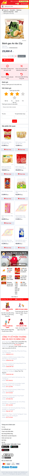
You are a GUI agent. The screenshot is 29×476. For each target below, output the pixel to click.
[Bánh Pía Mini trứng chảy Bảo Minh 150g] (21, 207)
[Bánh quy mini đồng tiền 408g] (21, 183)
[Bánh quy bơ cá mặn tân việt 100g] (21, 134)
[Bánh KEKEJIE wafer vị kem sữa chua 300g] (21, 232)
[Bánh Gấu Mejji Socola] (7, 183)
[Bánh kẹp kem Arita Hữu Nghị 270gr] (7, 134)
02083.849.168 (9, 366)
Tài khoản (24, 3)
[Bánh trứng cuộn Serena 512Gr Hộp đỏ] (21, 158)
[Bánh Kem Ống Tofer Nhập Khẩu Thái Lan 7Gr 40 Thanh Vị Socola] (7, 232)
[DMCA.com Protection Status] (6, 457)
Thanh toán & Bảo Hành (7, 431)
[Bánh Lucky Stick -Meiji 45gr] (7, 207)
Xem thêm (14, 296)
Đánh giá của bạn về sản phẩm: (10, 104)
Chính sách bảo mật (6, 438)
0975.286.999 (17, 345)
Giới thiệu (4, 440)
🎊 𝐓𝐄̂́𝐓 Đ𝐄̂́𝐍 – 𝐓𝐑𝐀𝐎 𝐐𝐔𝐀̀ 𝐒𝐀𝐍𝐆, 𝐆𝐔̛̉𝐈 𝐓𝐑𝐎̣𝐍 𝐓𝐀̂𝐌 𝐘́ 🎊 (24, 278)
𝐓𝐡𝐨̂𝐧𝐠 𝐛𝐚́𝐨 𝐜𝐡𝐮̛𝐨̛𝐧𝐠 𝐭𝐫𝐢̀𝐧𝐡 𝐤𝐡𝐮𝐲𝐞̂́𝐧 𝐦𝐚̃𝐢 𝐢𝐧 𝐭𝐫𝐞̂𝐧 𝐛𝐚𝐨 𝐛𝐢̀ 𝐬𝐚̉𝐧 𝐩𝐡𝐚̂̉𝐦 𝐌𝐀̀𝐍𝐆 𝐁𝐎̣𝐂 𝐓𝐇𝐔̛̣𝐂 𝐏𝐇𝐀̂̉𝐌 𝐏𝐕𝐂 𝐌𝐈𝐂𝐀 (10, 284)
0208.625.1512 (9, 354)
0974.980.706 (9, 399)
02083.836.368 (9, 374)
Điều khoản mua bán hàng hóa (9, 435)
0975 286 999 (19, 299)
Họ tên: (4, 113)
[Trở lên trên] (27, 473)
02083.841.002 (9, 360)
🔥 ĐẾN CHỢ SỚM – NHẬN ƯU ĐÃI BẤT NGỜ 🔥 (23, 270)
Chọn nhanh (21, 56)
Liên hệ (3, 442)
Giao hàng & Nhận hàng (7, 433)
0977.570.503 (9, 392)
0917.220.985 (9, 386)
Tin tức (3, 427)
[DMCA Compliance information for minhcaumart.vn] (8, 455)
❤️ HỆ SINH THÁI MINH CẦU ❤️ (9, 270)
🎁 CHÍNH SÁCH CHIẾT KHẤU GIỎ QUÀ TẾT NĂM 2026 (24, 284)
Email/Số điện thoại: (20, 113)
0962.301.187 (9, 411)
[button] (3, 7)
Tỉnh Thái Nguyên (23, 1)
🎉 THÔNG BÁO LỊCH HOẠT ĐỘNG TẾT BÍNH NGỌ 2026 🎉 (10, 278)
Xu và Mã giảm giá (6, 429)
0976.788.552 (9, 380)
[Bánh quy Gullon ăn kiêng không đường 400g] (7, 158)
